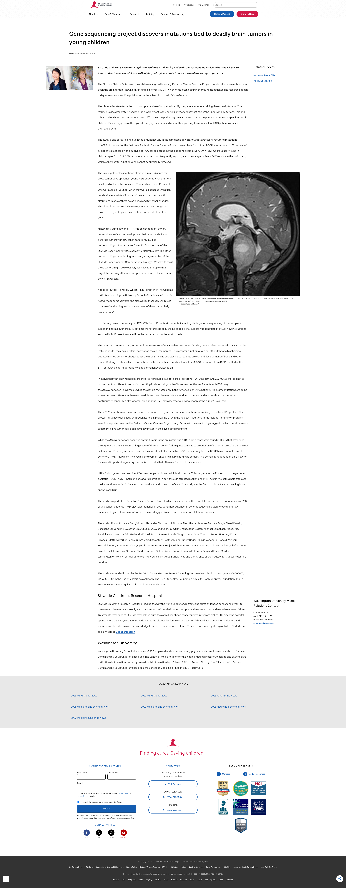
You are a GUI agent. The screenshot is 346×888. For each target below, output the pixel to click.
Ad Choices (174, 867)
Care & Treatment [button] (114, 14)
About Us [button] (93, 14)
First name (82, 772)
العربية (166, 879)
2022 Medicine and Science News (160, 706)
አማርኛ (221, 879)
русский (158, 879)
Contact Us (189, 5)
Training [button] (150, 14)
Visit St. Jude (174, 784)
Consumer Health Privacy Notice (245, 867)
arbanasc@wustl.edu (263, 623)
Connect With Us (105, 824)
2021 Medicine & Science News (228, 706)
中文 (123, 879)
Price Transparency (213, 867)
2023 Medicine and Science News (90, 706)
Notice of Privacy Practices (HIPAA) (153, 867)
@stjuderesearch (125, 631)
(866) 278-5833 (174, 810)
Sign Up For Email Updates (105, 766)
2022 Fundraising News (154, 695)
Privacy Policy (122, 793)
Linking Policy (131, 867)
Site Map (227, 867)
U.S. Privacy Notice (76, 867)
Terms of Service (83, 796)
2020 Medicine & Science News (88, 717)
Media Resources (257, 773)
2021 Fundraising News (224, 695)
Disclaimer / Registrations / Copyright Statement (105, 867)
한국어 (141, 879)
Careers (176, 5)
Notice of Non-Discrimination (192, 867)
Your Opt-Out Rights (269, 867)
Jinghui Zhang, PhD (262, 80)
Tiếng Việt (132, 879)
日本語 (191, 879)
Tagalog (149, 879)
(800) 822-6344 (174, 797)
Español (205, 5)
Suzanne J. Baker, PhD (264, 75)
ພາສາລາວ (229, 879)
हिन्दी (206, 879)
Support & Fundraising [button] (172, 14)
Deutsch (183, 879)
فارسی (199, 879)
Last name (112, 772)
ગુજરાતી (213, 879)
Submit (106, 808)
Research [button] (134, 14)
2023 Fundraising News (84, 695)
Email (80, 783)
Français (174, 879)
